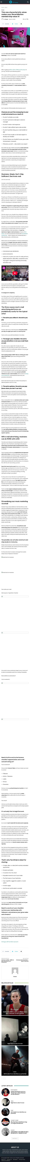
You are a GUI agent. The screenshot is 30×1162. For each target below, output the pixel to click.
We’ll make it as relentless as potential (15, 1074)
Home (2, 7)
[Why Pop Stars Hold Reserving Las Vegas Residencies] (5, 1122)
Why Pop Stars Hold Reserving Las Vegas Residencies (19, 1122)
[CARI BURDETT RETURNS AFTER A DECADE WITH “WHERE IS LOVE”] (5, 1132)
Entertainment (15, 1009)
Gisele (6, 19)
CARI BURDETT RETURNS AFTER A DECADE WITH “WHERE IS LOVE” (19, 1132)
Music (6, 7)
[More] (21, 23)
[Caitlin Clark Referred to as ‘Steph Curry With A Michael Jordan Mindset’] (15, 1000)
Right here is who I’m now (15, 1043)
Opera (14, 1041)
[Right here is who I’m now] (15, 1030)
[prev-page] (2, 1078)
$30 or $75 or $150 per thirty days (17, 69)
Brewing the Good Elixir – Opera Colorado (22, 960)
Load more (14, 1138)
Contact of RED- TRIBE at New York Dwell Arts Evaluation (7, 961)
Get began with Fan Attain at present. (9, 941)
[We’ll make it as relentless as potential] (15, 1061)
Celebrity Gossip (14, 1120)
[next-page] (5, 1078)
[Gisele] (2, 19)
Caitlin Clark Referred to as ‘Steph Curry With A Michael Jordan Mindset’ (15, 1012)
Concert (13, 1130)
